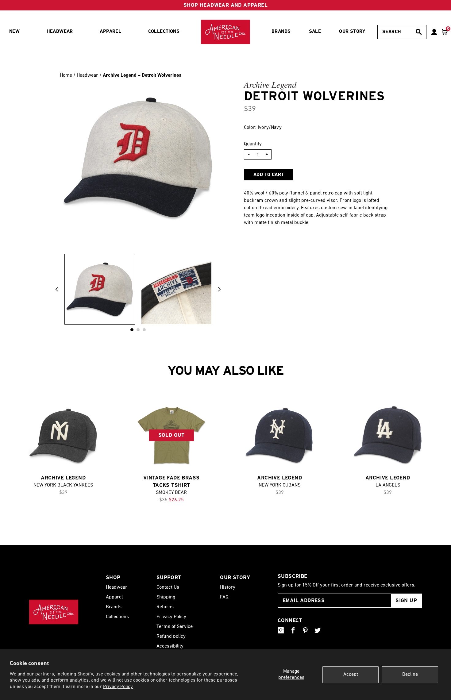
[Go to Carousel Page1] (138, 329)
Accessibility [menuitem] (169, 646)
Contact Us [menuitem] (167, 587)
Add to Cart (268, 174)
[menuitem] (225, 32)
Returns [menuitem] (165, 607)
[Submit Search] (419, 32)
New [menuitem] (14, 31)
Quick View (63, 435)
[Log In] (434, 32)
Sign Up (406, 600)
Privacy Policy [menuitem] (171, 617)
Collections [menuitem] (163, 31)
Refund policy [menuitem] (171, 636)
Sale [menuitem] (315, 31)
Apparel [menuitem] (110, 31)
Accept (350, 674)
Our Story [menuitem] (352, 31)
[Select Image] (99, 289)
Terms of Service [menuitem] (174, 627)
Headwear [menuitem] (60, 31)
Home (66, 75)
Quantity (253, 144)
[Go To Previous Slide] (56, 289)
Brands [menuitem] (281, 31)
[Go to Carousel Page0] (131, 329)
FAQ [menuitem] (224, 597)
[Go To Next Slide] (219, 289)
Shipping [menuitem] (165, 597)
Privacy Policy (118, 687)
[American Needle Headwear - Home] (53, 612)
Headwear (88, 75)
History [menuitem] (227, 587)
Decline (410, 674)
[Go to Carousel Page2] (144, 329)
